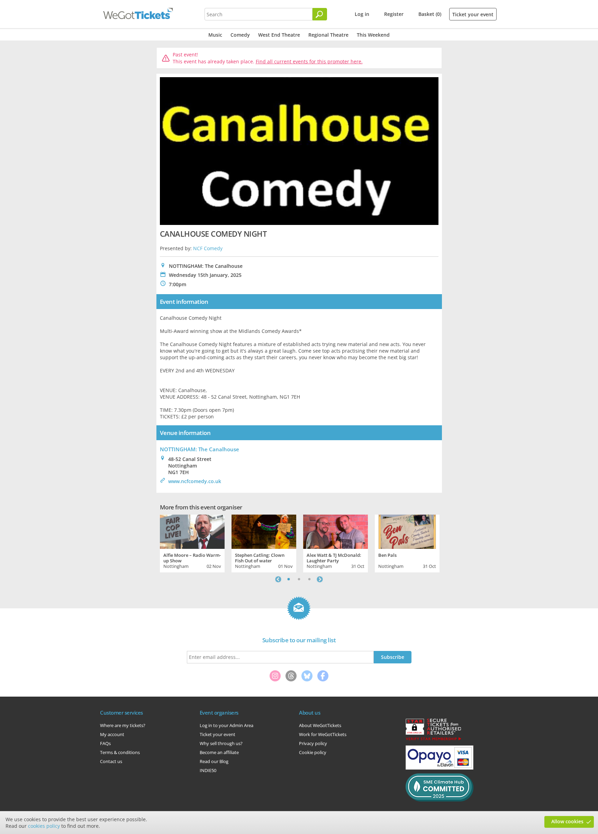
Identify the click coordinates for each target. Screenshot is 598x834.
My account (112, 734)
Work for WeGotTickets (322, 734)
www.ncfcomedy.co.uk (194, 481)
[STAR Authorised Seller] (433, 740)
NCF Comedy (208, 248)
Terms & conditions (120, 752)
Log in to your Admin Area (226, 725)
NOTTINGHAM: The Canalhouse (199, 449)
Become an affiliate (219, 752)
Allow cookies (567, 821)
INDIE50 (208, 770)
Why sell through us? (221, 743)
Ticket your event (472, 14)
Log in (362, 14)
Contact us (111, 761)
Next (319, 579)
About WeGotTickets (320, 725)
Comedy (240, 34)
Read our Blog (214, 761)
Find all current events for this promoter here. (309, 61)
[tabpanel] (192, 542)
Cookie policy (312, 752)
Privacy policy (313, 743)
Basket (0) (429, 14)
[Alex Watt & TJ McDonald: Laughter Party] (335, 531)
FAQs (105, 743)
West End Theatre (279, 34)
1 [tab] (288, 579)
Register (394, 14)
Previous (278, 579)
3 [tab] (309, 579)
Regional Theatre (328, 34)
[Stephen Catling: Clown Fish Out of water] (264, 531)
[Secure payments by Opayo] (439, 768)
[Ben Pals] (407, 531)
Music (215, 34)
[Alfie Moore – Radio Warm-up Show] (192, 531)
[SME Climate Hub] (439, 800)
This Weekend (373, 34)
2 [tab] (299, 579)
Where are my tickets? (122, 725)
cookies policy (44, 826)
